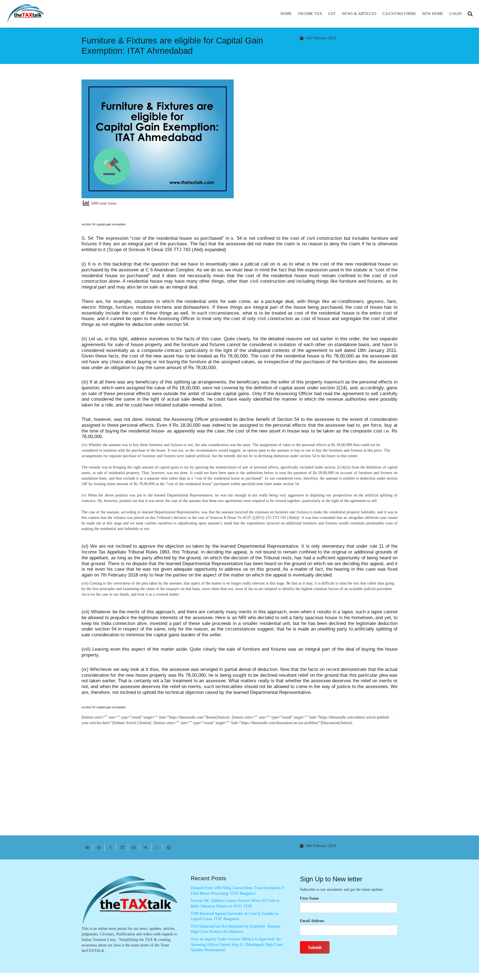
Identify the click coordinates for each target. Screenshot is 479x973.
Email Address (312, 921)
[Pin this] (134, 847)
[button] (324, 14)
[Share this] (99, 847)
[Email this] (87, 847)
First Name (309, 898)
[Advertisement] (321, 129)
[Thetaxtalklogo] (26, 14)
